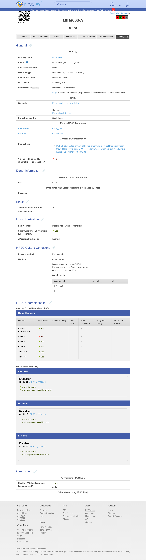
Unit (112, 281)
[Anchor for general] (30, 45)
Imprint (43, 532)
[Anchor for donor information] (43, 170)
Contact (88, 522)
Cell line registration (71, 516)
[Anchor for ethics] (27, 201)
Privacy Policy (99, 10)
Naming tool (90, 516)
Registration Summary (119, 12)
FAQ (65, 510)
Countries (21, 535)
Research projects (25, 532)
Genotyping (122, 36)
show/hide (35, 88)
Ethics (56, 36)
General (23, 36)
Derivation (70, 36)
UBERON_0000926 (37, 414)
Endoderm (23, 371)
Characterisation (106, 36)
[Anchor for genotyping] (34, 471)
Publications (22, 541)
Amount (95, 281)
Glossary (67, 519)
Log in (110, 510)
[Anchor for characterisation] (50, 302)
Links (42, 516)
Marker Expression (27, 312)
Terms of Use (46, 529)
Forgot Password (115, 516)
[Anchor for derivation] (42, 219)
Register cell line (24, 510)
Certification (68, 513)
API (86, 519)
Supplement (59, 281)
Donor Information (40, 36)
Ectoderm (22, 435)
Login (126, 5)
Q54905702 (57, 133)
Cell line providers (25, 529)
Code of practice (47, 513)
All (21, 516)
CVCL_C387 (57, 128)
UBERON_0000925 (37, 381)
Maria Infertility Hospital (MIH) (65, 103)
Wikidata (22, 133)
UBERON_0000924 (37, 446)
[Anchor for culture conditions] (53, 247)
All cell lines (22, 513)
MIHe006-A (57, 57)
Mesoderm (23, 403)
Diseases (21, 538)
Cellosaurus (23, 128)
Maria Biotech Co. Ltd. (62, 112)
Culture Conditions (87, 36)
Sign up (111, 513)
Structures (89, 513)
